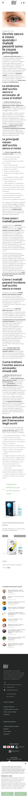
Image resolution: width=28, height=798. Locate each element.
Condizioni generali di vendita (11, 726)
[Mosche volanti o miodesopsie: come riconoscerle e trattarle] (4, 608)
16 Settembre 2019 (12, 621)
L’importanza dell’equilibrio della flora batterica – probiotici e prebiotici (16, 613)
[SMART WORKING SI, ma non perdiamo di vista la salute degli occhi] (4, 645)
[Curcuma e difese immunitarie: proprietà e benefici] (4, 603)
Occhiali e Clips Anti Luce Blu (11, 709)
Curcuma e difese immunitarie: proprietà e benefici (16, 602)
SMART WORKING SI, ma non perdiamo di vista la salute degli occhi (16, 644)
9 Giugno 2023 (11, 641)
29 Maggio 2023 (6, 31)
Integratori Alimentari (9, 706)
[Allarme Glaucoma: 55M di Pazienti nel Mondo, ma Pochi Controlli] (4, 591)
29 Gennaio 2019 (12, 634)
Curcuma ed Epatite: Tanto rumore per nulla (15, 619)
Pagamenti (6, 734)
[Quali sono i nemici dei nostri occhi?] (4, 598)
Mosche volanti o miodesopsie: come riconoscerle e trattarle (16, 607)
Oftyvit (4, 561)
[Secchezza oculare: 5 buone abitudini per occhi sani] (4, 626)
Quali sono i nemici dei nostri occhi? (16, 597)
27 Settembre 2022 (12, 604)
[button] (25, 763)
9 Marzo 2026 (11, 616)
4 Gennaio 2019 (11, 594)
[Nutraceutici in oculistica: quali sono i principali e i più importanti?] (4, 638)
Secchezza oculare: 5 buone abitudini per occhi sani (15, 625)
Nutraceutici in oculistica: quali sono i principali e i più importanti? (16, 638)
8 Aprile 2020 (11, 647)
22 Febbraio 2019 (12, 599)
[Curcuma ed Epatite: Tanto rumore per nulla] (4, 620)
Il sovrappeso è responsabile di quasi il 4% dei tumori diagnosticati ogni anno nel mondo (16, 631)
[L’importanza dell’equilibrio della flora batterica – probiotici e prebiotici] (4, 614)
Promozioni (6, 714)
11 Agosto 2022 (11, 610)
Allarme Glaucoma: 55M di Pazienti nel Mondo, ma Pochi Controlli (16, 591)
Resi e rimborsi (7, 731)
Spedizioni (6, 729)
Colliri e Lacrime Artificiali (10, 712)
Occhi (12, 31)
